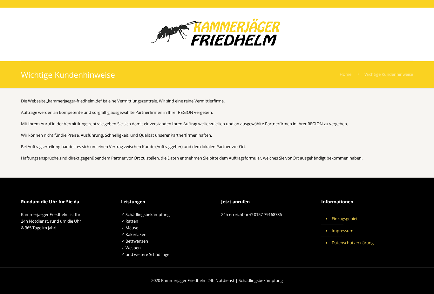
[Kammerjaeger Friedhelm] (217, 34)
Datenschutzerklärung (353, 242)
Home (345, 74)
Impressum (342, 230)
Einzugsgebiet (345, 218)
